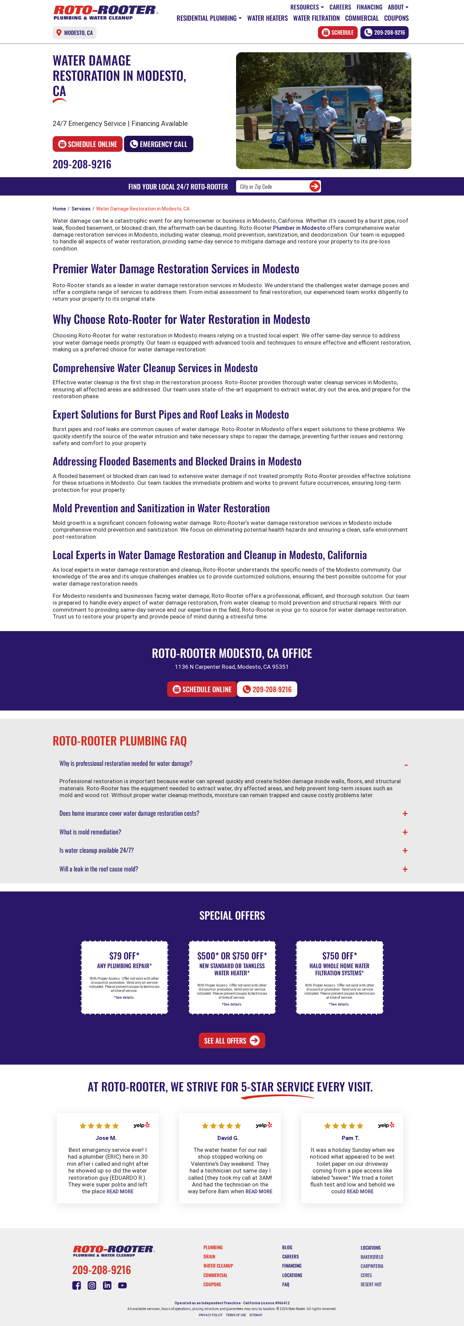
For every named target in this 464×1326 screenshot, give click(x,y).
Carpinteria (372, 1266)
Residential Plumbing (207, 18)
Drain (209, 1256)
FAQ (285, 1284)
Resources (304, 6)
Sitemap (255, 1315)
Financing (369, 6)
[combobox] (278, 186)
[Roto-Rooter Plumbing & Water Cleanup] (106, 12)
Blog (287, 1247)
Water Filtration (316, 18)
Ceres (366, 1275)
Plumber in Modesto (299, 227)
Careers (340, 6)
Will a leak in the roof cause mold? (98, 868)
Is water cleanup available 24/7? (96, 849)
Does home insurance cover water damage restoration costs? (129, 812)
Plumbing (213, 1247)
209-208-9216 (389, 32)
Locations (292, 1275)
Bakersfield (372, 1256)
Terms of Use (236, 1315)
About (396, 6)
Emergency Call (164, 144)
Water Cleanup (218, 1265)
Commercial (362, 18)
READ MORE (120, 1191)
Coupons (396, 18)
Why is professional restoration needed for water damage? (126, 763)
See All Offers (225, 1040)
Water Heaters (267, 18)
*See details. (124, 997)
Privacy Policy (210, 1315)
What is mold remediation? (90, 831)
